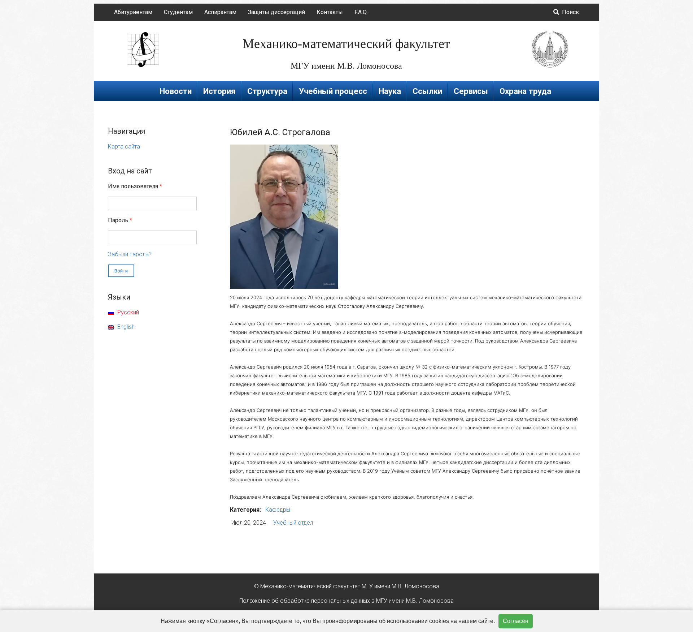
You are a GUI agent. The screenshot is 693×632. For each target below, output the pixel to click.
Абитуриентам (133, 12)
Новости (176, 91)
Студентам (178, 12)
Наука (390, 91)
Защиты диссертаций (276, 12)
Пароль (120, 220)
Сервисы (471, 91)
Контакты (330, 12)
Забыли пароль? (130, 254)
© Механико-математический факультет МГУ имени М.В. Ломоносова (346, 586)
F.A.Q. (361, 12)
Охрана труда (525, 91)
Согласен (515, 621)
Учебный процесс (333, 91)
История (219, 91)
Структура (267, 91)
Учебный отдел (293, 522)
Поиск (570, 12)
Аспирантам (220, 12)
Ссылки (427, 91)
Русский (127, 312)
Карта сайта (124, 146)
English (125, 326)
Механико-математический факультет (346, 43)
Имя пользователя (135, 186)
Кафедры (277, 509)
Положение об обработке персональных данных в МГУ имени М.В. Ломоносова (346, 600)
